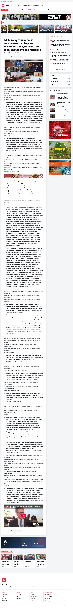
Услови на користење (6, 605)
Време (32, 594)
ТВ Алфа (62, 1)
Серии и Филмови (26, 544)
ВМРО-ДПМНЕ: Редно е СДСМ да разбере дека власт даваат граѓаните (60, 65)
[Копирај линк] (20, 57)
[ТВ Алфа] (3, 5)
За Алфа (19, 594)
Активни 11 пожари (56, 49)
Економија (36, 5)
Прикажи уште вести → (60, 69)
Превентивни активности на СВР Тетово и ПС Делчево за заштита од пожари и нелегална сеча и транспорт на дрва (61, 54)
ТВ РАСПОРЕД (38, 540)
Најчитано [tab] (59, 36)
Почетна (26, 540)
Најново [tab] (52, 36)
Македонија (27, 5)
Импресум (19, 598)
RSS (32, 600)
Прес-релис (4, 600)
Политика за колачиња (28, 605)
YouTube (48, 598)
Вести (68, 1)
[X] (14, 57)
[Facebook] (11, 57)
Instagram (49, 601)
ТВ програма (34, 596)
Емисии (38, 543)
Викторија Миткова (8, 52)
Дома (19, 5)
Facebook (49, 594)
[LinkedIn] (17, 57)
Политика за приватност (17, 605)
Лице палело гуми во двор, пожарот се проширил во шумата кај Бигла (60, 60)
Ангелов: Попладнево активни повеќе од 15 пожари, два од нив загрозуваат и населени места (61, 46)
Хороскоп (33, 598)
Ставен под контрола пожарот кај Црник (60, 41)
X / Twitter (49, 596)
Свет (42, 5)
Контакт (19, 596)
